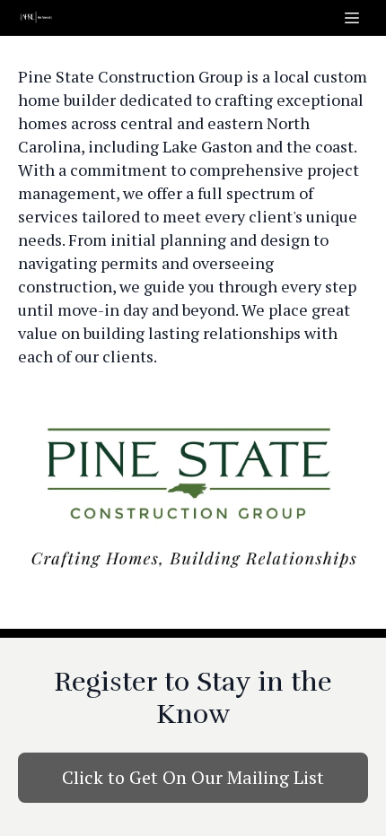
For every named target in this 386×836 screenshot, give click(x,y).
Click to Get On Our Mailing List (193, 777)
